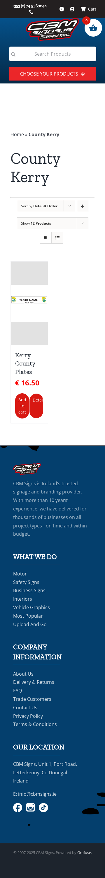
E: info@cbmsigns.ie (35, 794)
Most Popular (28, 616)
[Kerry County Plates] (29, 303)
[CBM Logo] (52, 20)
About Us (23, 674)
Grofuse (84, 852)
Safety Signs (26, 582)
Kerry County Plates (25, 363)
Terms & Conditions (35, 724)
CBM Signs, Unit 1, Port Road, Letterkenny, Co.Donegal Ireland (45, 772)
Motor (20, 573)
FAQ (17, 690)
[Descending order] (82, 206)
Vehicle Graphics (31, 607)
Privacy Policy (28, 716)
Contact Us (25, 707)
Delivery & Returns (33, 682)
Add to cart (22, 406)
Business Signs (29, 590)
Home (17, 134)
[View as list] (57, 237)
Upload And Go (30, 624)
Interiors (22, 599)
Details (38, 400)
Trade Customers (32, 699)
